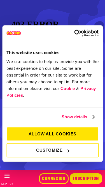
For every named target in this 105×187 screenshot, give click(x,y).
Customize (49, 150)
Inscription (86, 178)
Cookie (67, 88)
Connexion (54, 178)
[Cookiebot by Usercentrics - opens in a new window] (75, 33)
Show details (74, 116)
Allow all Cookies (52, 133)
